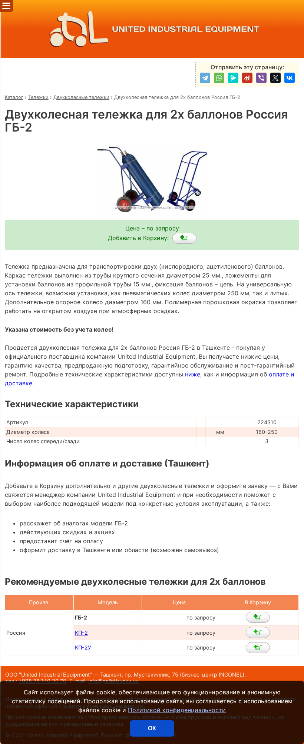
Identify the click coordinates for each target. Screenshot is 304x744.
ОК (152, 728)
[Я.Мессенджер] (233, 78)
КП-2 (81, 633)
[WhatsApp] (219, 78)
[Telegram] (205, 78)
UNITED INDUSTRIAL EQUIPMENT (185, 29)
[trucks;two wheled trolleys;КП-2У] (258, 647)
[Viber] (261, 78)
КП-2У (83, 647)
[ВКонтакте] (289, 78)
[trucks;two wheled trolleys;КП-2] (258, 632)
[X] (275, 78)
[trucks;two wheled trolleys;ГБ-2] (184, 238)
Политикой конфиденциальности (177, 710)
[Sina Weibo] (247, 78)
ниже (192, 374)
